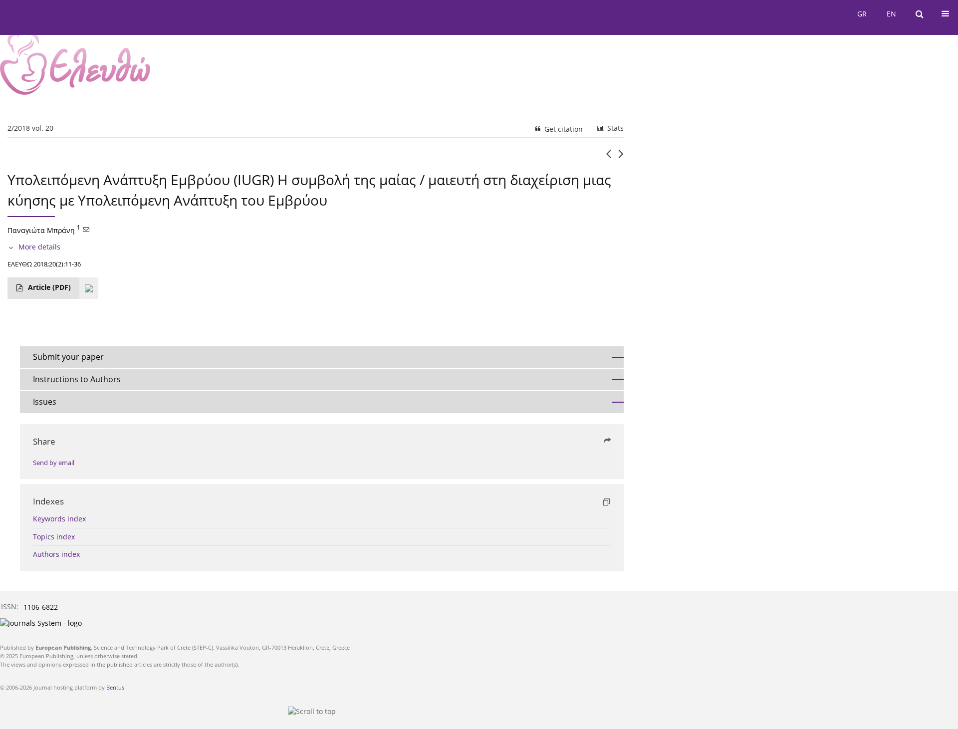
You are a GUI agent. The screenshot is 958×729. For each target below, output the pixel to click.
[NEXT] (621, 157)
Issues (44, 401)
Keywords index (59, 518)
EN (891, 13)
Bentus (115, 687)
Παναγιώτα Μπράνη (41, 230)
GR (862, 13)
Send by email (53, 463)
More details (39, 246)
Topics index (54, 536)
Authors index (56, 554)
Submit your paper (68, 356)
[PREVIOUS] (608, 157)
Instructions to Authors (77, 379)
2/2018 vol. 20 (30, 128)
